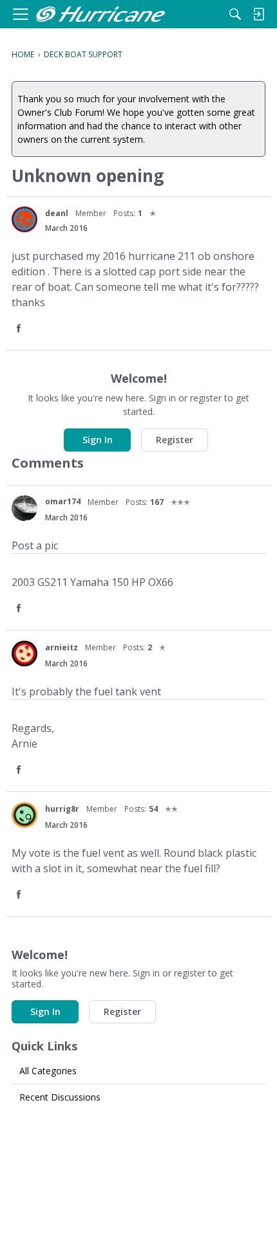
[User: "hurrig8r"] (24, 815)
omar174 (63, 501)
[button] (20, 329)
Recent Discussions (59, 1097)
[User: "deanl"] (24, 219)
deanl (56, 213)
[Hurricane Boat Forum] (100, 14)
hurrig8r (62, 808)
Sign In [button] (97, 440)
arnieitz (61, 647)
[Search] (235, 14)
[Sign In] (258, 14)
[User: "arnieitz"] (24, 653)
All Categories (48, 1071)
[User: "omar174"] (24, 508)
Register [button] (174, 440)
